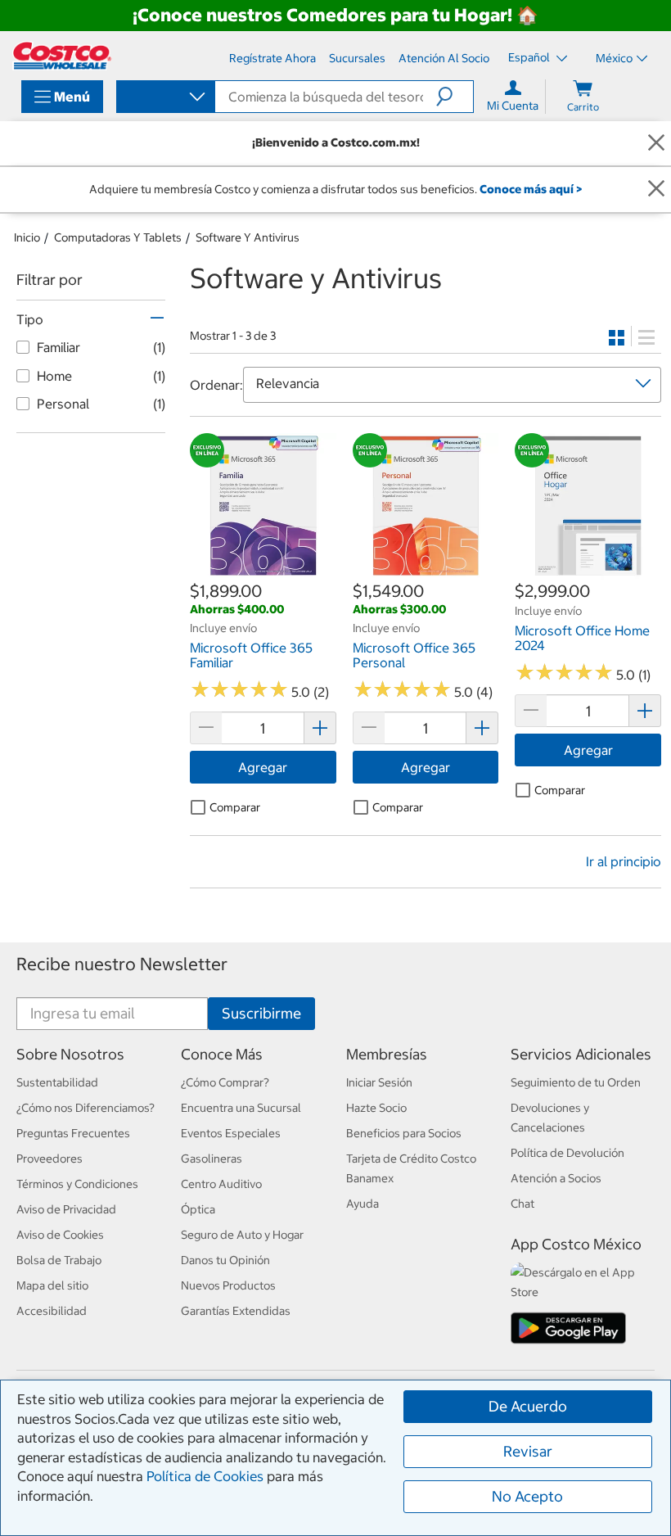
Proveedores (49, 1158)
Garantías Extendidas (235, 1310)
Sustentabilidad (57, 1082)
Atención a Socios (556, 1178)
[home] (62, 55)
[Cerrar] (656, 143)
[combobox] (164, 98)
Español (530, 57)
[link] (263, 570)
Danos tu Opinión (225, 1260)
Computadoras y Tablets (118, 237)
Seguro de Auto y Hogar (242, 1234)
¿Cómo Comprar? (225, 1082)
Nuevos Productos (228, 1285)
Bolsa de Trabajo (58, 1260)
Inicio (27, 237)
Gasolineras (211, 1158)
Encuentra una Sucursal (241, 1107)
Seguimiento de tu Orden (576, 1082)
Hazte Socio (376, 1107)
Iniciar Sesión (379, 1082)
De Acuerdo (528, 1406)
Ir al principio (623, 861)
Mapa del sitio (52, 1285)
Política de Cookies (204, 1476)
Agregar (262, 767)
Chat (522, 1203)
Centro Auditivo (221, 1184)
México (614, 58)
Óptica (198, 1209)
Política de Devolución (567, 1152)
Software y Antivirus (247, 237)
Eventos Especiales (231, 1133)
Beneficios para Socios (404, 1133)
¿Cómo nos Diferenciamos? (85, 1107)
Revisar (527, 1451)
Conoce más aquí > (531, 189)
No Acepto (527, 1496)
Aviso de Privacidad (66, 1209)
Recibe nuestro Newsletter (121, 964)
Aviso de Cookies (60, 1234)
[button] (454, 96)
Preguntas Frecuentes (73, 1133)
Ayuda (362, 1203)
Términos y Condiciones (77, 1184)
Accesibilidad (51, 1310)
